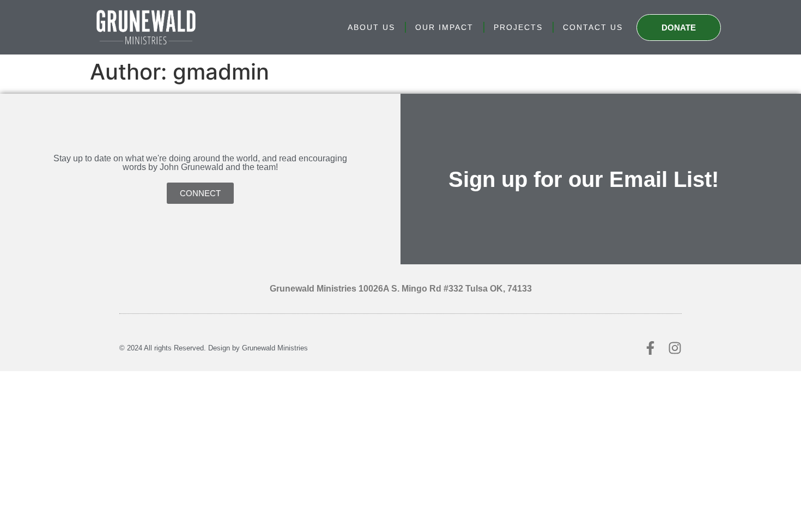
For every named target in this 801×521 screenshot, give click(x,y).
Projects (518, 27)
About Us (371, 27)
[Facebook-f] (650, 348)
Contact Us (593, 27)
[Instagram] (675, 348)
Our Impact (444, 27)
